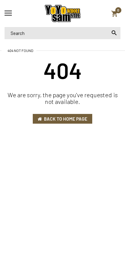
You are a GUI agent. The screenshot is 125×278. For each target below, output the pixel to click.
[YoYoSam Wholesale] (62, 13)
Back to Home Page (65, 119)
